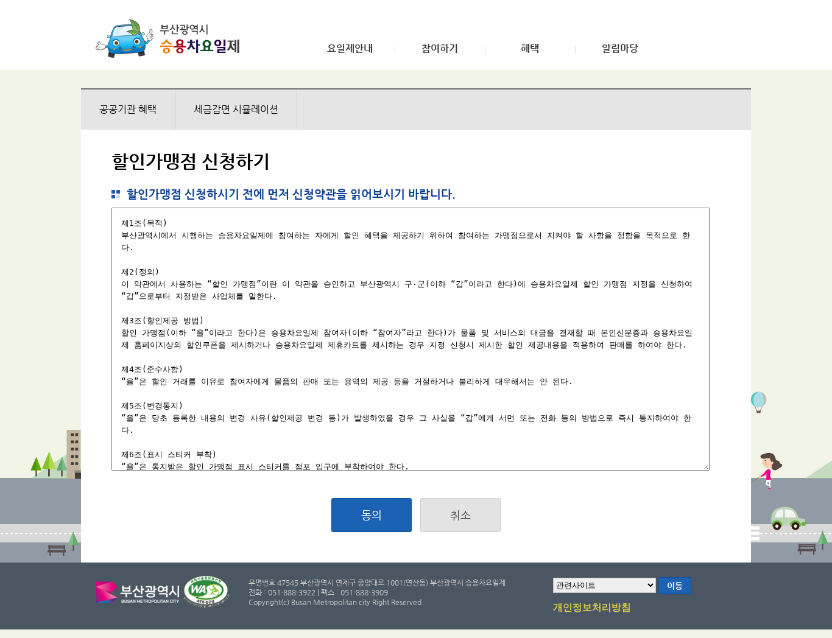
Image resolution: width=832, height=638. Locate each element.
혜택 (530, 49)
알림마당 (620, 49)
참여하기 (439, 49)
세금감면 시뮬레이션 (236, 109)
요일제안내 (350, 49)
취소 (460, 514)
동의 (371, 514)
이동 (675, 586)
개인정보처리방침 (592, 607)
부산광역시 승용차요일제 (171, 38)
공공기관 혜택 (128, 109)
